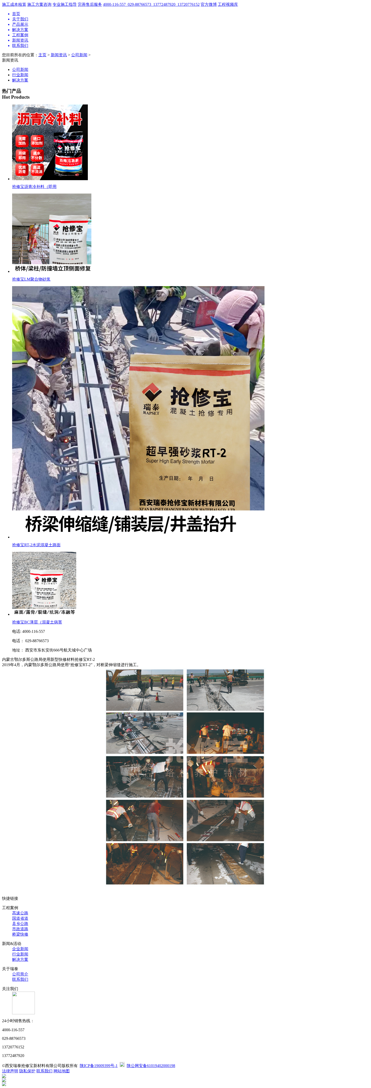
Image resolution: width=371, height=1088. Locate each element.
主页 (42, 55)
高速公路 (20, 913)
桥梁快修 (20, 934)
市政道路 (20, 929)
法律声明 (10, 1071)
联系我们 (20, 979)
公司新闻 (79, 55)
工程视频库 (228, 4)
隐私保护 (27, 1071)
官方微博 (209, 4)
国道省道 (20, 918)
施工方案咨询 (39, 4)
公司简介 (20, 974)
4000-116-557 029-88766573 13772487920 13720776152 (151, 4)
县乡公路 (20, 923)
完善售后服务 (90, 4)
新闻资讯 (59, 55)
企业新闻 (20, 949)
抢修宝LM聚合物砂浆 (31, 279)
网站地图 (62, 1071)
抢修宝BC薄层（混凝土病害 (37, 622)
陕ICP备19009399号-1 (99, 1066)
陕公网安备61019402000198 (151, 1066)
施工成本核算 (14, 4)
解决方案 (20, 80)
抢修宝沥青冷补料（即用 (34, 186)
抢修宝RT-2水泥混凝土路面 (36, 545)
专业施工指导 (64, 4)
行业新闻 (20, 75)
